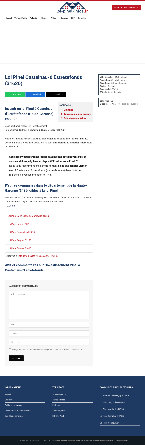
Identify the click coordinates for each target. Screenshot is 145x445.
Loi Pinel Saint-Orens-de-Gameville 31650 (28, 216)
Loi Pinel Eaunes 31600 (19, 248)
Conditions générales (14, 416)
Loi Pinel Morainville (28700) (112, 409)
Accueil (9, 18)
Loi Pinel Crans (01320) (110, 423)
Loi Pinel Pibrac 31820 (19, 224)
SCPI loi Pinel (58, 416)
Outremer (64, 18)
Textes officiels (20, 18)
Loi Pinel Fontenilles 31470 (21, 232)
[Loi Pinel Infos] (72, 8)
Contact (8, 400)
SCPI (73, 18)
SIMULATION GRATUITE (126, 8)
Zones (44, 18)
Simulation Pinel (59, 394)
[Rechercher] (139, 18)
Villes (53, 18)
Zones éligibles (58, 410)
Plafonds (33, 18)
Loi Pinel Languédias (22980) (112, 402)
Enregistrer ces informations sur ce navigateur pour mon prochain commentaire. (47, 349)
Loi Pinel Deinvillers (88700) (112, 416)
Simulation (82, 18)
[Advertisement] (72, 43)
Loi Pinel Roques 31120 (19, 240)
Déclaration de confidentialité (17, 410)
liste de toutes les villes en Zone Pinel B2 (38, 256)
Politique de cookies (13, 405)
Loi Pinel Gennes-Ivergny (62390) (114, 395)
